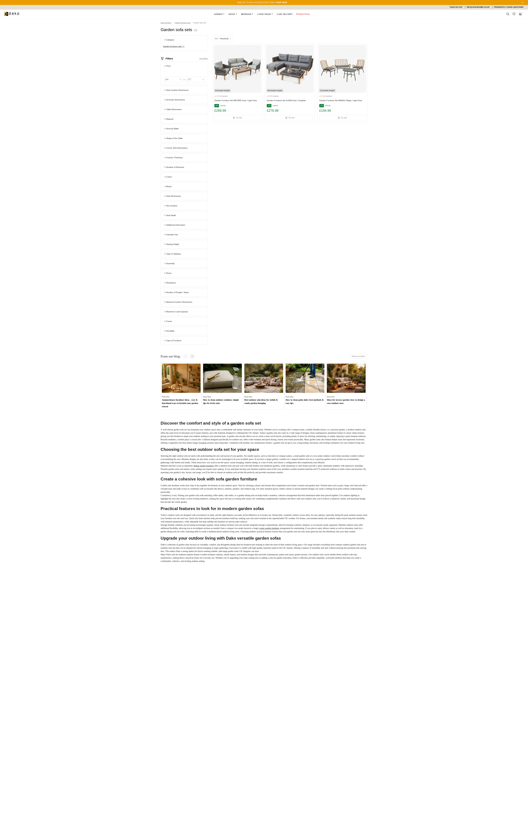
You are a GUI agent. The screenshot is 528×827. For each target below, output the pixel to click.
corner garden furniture (269, 528)
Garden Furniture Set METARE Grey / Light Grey (235, 100)
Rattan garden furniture (204, 466)
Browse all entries (358, 356)
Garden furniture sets (174, 46)
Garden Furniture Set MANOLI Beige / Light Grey (340, 100)
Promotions (303, 14)
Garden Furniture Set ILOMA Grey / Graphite (286, 100)
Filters (169, 58)
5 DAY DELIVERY (285, 14)
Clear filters (203, 59)
